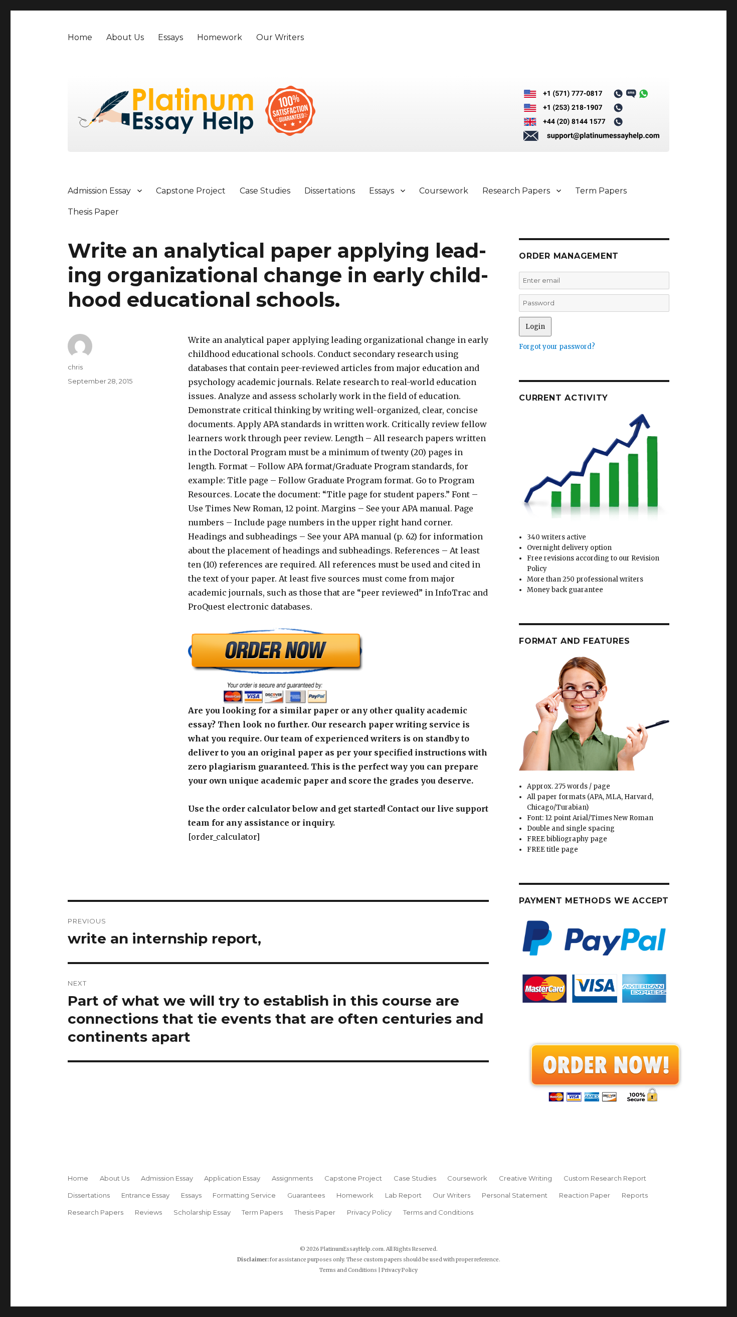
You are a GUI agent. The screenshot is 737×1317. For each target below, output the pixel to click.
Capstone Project (191, 191)
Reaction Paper (584, 1195)
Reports (635, 1195)
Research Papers (516, 191)
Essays (170, 37)
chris (75, 367)
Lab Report (403, 1195)
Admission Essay (99, 191)
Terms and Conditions (438, 1212)
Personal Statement (514, 1195)
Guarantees (306, 1195)
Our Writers (280, 37)
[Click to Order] (338, 665)
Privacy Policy (369, 1212)
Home (80, 37)
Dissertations (329, 191)
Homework (219, 37)
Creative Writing (525, 1178)
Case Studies (265, 191)
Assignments (292, 1178)
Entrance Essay (145, 1195)
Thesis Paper (93, 212)
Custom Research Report (605, 1178)
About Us (125, 37)
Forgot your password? (557, 346)
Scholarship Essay (202, 1212)
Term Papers (601, 191)
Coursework (443, 191)
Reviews (148, 1212)
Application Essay (232, 1178)
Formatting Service (244, 1195)
